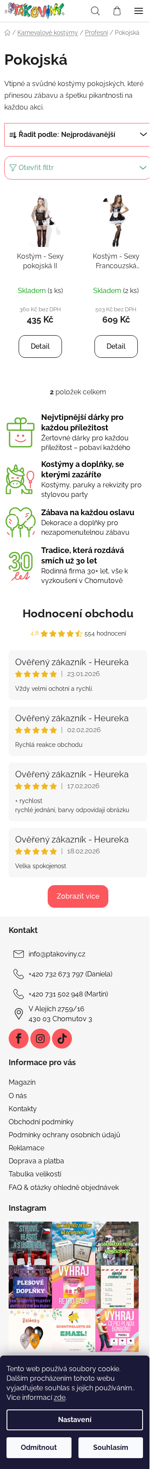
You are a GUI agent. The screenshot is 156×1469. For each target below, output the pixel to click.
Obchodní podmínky (41, 1122)
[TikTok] (62, 1039)
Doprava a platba (36, 1161)
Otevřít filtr (36, 167)
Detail (40, 346)
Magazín (22, 1082)
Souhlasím (110, 1447)
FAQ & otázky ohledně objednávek (64, 1187)
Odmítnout (39, 1447)
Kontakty (23, 1109)
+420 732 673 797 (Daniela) (70, 974)
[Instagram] (40, 1039)
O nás (18, 1096)
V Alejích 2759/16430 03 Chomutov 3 (60, 1014)
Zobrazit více (78, 896)
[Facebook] (19, 1039)
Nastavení (74, 1420)
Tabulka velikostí (35, 1174)
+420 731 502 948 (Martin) (68, 994)
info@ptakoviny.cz (57, 954)
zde (59, 1397)
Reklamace (26, 1148)
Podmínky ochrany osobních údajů (64, 1135)
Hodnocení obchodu (78, 613)
